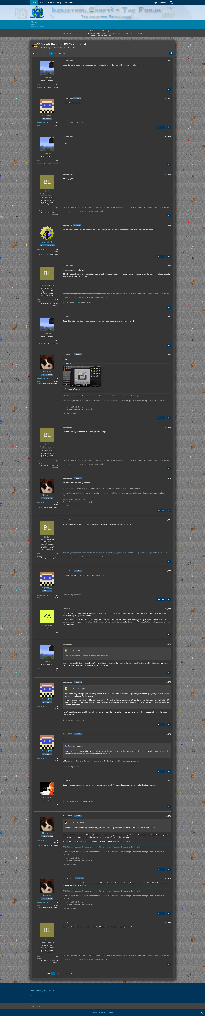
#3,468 (168, 354)
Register (163, 3)
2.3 (75, 33)
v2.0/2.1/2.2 (67, 33)
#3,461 (168, 60)
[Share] (171, 53)
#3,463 (168, 136)
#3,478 (168, 816)
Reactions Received (42, 123)
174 (50, 53)
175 (55, 53)
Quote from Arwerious (76, 822)
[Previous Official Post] (159, 127)
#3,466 (168, 265)
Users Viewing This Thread (42, 990)
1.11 (134, 33)
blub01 (78, 302)
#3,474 (168, 644)
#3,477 (168, 780)
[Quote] (169, 89)
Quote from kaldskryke (76, 688)
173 (46, 53)
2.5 (79, 33)
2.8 (90, 33)
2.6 (83, 33)
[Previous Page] (34, 53)
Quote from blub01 (75, 650)
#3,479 (168, 878)
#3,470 (168, 478)
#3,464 (168, 174)
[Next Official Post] (163, 127)
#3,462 (168, 98)
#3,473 (168, 609)
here (79, 122)
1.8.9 (120, 33)
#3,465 (168, 225)
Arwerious (79, 802)
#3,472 (168, 571)
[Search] (171, 2)
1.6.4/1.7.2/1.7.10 (109, 33)
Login (155, 3)
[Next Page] (69, 53)
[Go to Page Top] (201, 1013)
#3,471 (168, 520)
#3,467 (168, 316)
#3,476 (168, 734)
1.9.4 (125, 33)
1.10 (130, 33)
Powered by (102, 1013)
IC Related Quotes (69, 211)
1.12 (139, 33)
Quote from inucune (75, 746)
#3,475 (168, 682)
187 (64, 53)
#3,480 (168, 922)
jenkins (111, 31)
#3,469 (168, 427)
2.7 (87, 33)
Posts (38, 85)
